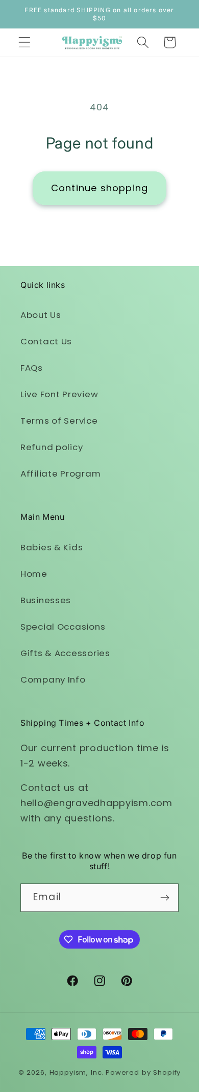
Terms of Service (59, 421)
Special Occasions (62, 627)
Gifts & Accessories (65, 653)
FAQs (31, 368)
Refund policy (51, 447)
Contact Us (46, 341)
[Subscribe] (164, 897)
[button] (24, 42)
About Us (40, 315)
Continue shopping (99, 188)
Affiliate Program (60, 473)
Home (33, 574)
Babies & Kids (51, 547)
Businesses (45, 600)
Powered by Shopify (143, 1072)
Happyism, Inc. (76, 1072)
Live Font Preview (59, 394)
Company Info (53, 679)
